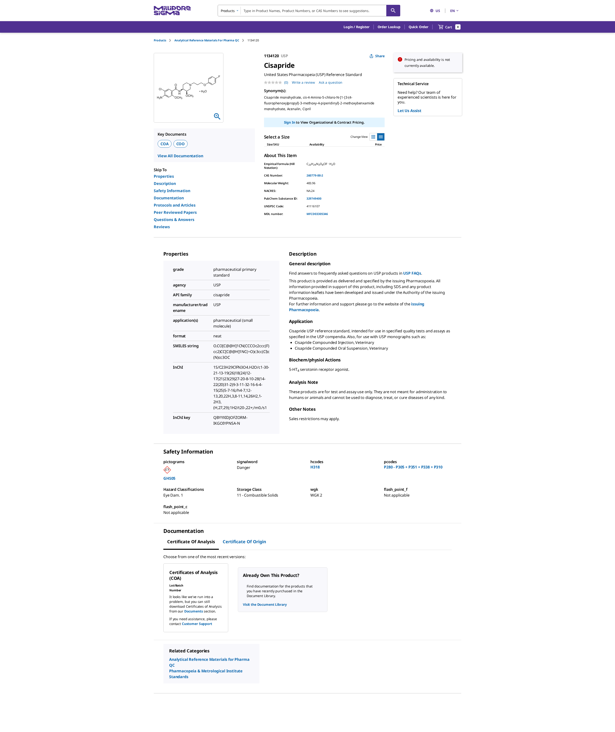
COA (164, 143)
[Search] (393, 10)
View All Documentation (180, 155)
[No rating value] (274, 82)
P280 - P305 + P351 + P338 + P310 (413, 467)
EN (452, 10)
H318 (315, 467)
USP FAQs (412, 273)
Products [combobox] (228, 10)
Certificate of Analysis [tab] (191, 541)
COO (180, 143)
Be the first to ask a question (195, 716)
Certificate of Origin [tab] (244, 541)
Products (160, 40)
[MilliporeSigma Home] (172, 10)
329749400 (314, 198)
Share (380, 56)
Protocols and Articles (175, 205)
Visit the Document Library (265, 604)
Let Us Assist (409, 110)
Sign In (289, 122)
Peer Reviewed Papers (175, 212)
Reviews (162, 226)
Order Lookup (389, 27)
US (438, 10)
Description (165, 183)
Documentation (169, 198)
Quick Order (418, 27)
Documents (193, 611)
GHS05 (169, 478)
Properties (164, 176)
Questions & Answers (174, 219)
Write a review (303, 82)
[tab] (164, 40)
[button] (356, 27)
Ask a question (330, 82)
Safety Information (172, 190)
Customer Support (197, 623)
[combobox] (309, 10)
